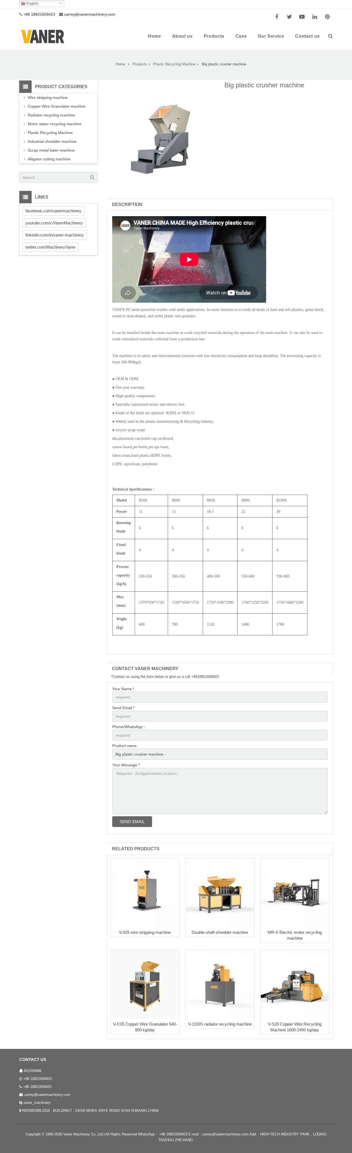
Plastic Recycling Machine (50, 132)
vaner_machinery (37, 1103)
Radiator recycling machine (51, 115)
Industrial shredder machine (52, 141)
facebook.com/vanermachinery (53, 210)
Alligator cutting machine (49, 159)
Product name (124, 745)
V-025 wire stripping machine (145, 932)
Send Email (132, 821)
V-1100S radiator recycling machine (220, 1024)
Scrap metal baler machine (51, 150)
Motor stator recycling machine (54, 124)
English (31, 3)
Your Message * (126, 765)
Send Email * (123, 708)
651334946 (32, 1071)
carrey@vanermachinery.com (47, 1095)
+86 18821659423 (37, 1079)
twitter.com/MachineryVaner (51, 247)
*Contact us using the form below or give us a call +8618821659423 (165, 677)
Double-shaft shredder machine (220, 932)
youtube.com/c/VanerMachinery (54, 223)
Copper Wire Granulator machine (57, 106)
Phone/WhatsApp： (129, 727)
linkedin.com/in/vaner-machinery (55, 235)
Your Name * (123, 689)
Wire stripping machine (48, 97)
